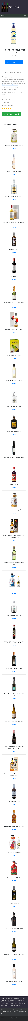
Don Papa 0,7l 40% (12, 1000)
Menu (2, 15)
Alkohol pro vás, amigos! (11, 1018)
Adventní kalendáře (15, 1005)
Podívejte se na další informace (10, 85)
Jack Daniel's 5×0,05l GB (12, 1003)
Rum (20, 1003)
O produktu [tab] (5, 72)
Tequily (23, 1003)
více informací (12, 114)
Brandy (2, 1005)
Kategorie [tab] (19, 72)
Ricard (14, 56)
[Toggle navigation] (25, 15)
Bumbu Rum (21, 1000)
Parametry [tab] (12, 72)
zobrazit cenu (15, 62)
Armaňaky (7, 1005)
